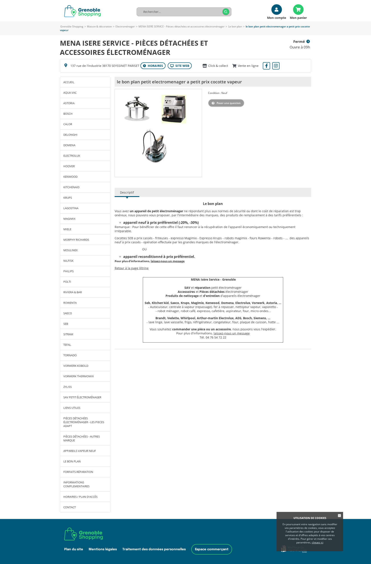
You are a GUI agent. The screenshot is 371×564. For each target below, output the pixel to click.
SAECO (67, 313)
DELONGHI (70, 135)
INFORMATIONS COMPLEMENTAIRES (76, 484)
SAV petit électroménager (82, 397)
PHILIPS (68, 271)
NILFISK (68, 261)
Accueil (68, 82)
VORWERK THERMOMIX (78, 376)
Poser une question (229, 103)
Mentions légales (103, 549)
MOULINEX (70, 250)
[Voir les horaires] (153, 65)
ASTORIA (69, 103)
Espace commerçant (211, 549)
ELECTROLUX (71, 156)
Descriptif (127, 192)
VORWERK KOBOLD (75, 366)
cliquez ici (317, 542)
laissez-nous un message (232, 333)
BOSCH (68, 114)
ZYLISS (67, 387)
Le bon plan (235, 26)
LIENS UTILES (71, 408)
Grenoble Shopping (71, 26)
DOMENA (69, 145)
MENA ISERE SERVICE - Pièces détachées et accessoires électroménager (181, 26)
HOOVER (69, 166)
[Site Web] (180, 65)
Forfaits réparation (78, 472)
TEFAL (67, 345)
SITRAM (68, 334)
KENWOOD (70, 177)
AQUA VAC (70, 93)
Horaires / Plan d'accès (80, 497)
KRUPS (67, 198)
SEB (65, 324)
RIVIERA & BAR (72, 292)
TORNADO (70, 355)
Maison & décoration (99, 26)
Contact (69, 507)
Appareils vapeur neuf (79, 451)
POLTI (67, 282)
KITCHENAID (71, 187)
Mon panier (298, 17)
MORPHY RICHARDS (76, 240)
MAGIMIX (69, 219)
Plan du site (73, 549)
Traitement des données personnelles (154, 549)
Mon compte (276, 17)
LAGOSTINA (70, 208)
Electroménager (125, 26)
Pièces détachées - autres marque (81, 438)
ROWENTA (70, 303)
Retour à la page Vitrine (132, 268)
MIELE (67, 229)
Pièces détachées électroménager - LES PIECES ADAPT (83, 422)
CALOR (67, 124)
